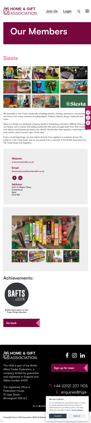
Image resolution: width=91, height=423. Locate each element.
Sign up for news (64, 368)
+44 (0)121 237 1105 (70, 385)
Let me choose (77, 410)
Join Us (52, 11)
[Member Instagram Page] (20, 178)
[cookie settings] (2, 421)
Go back (11, 323)
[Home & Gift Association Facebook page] (67, 355)
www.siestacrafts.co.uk (23, 162)
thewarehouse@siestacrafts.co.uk (28, 171)
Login (67, 11)
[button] (87, 11)
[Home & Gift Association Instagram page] (74, 355)
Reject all (77, 416)
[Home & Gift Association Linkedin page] (82, 355)
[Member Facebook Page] (14, 178)
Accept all (57, 416)
